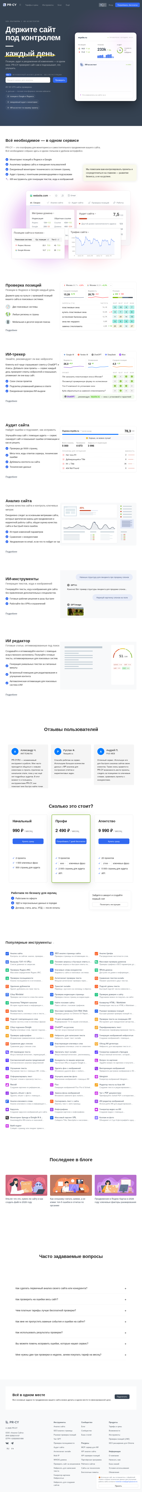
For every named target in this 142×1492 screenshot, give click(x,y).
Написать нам (115, 1459)
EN (12, 1448)
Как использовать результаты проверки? (39, 1332)
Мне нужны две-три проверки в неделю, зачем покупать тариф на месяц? (58, 1354)
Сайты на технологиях (90, 1468)
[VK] (7, 1443)
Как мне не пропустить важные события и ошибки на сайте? (50, 1321)
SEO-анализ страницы (63, 1430)
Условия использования (119, 1468)
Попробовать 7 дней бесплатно (71, 841)
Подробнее (11, 330)
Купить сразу (28, 841)
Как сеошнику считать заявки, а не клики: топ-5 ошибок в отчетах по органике (67, 1202)
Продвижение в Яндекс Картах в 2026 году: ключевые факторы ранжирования (115, 1200)
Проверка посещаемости (64, 1443)
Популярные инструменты (28, 942)
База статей (86, 1434)
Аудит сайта (59, 1447)
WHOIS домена (60, 1459)
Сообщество (86, 1430)
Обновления (114, 1472)
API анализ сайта (88, 1451)
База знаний (114, 1463)
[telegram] (12, 1443)
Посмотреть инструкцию (110, 904)
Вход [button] (111, 5)
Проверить (60, 80)
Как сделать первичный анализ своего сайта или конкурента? (51, 1288)
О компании (114, 1455)
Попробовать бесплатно (127, 5)
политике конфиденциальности (126, 1481)
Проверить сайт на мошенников (67, 1463)
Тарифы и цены (31, 5)
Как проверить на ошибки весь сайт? (37, 1299)
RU (8, 1448)
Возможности (114, 1430)
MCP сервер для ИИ (89, 1447)
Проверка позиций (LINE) (119, 1439)
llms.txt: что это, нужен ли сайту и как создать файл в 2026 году (24, 1200)
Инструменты (48, 5)
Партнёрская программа (91, 1459)
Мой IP (56, 1455)
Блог (60, 5)
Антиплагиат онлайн (62, 1451)
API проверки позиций (90, 1455)
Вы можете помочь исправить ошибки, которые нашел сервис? (52, 1343)
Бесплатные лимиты (89, 1472)
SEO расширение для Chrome (121, 1443)
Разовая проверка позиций (65, 1434)
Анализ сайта (59, 1426)
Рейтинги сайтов (88, 1463)
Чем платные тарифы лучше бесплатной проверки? (46, 1310)
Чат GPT (57, 1439)
